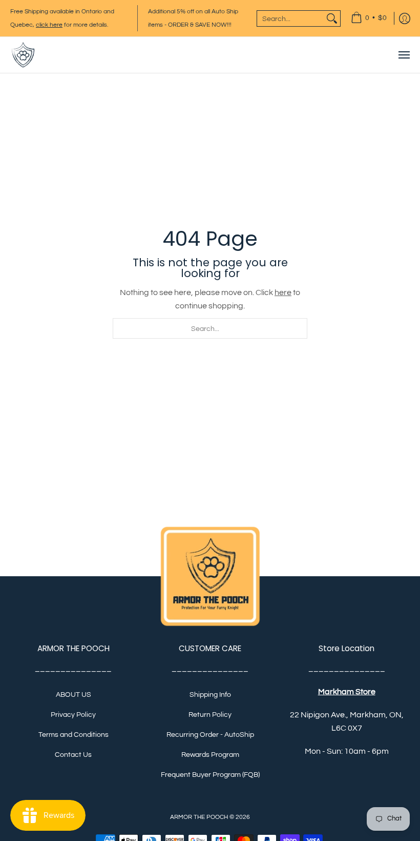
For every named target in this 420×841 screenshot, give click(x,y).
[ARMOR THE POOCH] (23, 55)
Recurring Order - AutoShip (210, 734)
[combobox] (290, 18)
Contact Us (73, 754)
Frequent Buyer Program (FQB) (210, 774)
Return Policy (210, 714)
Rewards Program (210, 754)
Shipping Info (210, 694)
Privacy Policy (73, 714)
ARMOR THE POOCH (199, 817)
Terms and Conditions (73, 734)
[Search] (332, 18)
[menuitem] (368, 18)
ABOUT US (73, 694)
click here (49, 25)
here (283, 292)
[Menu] (403, 55)
